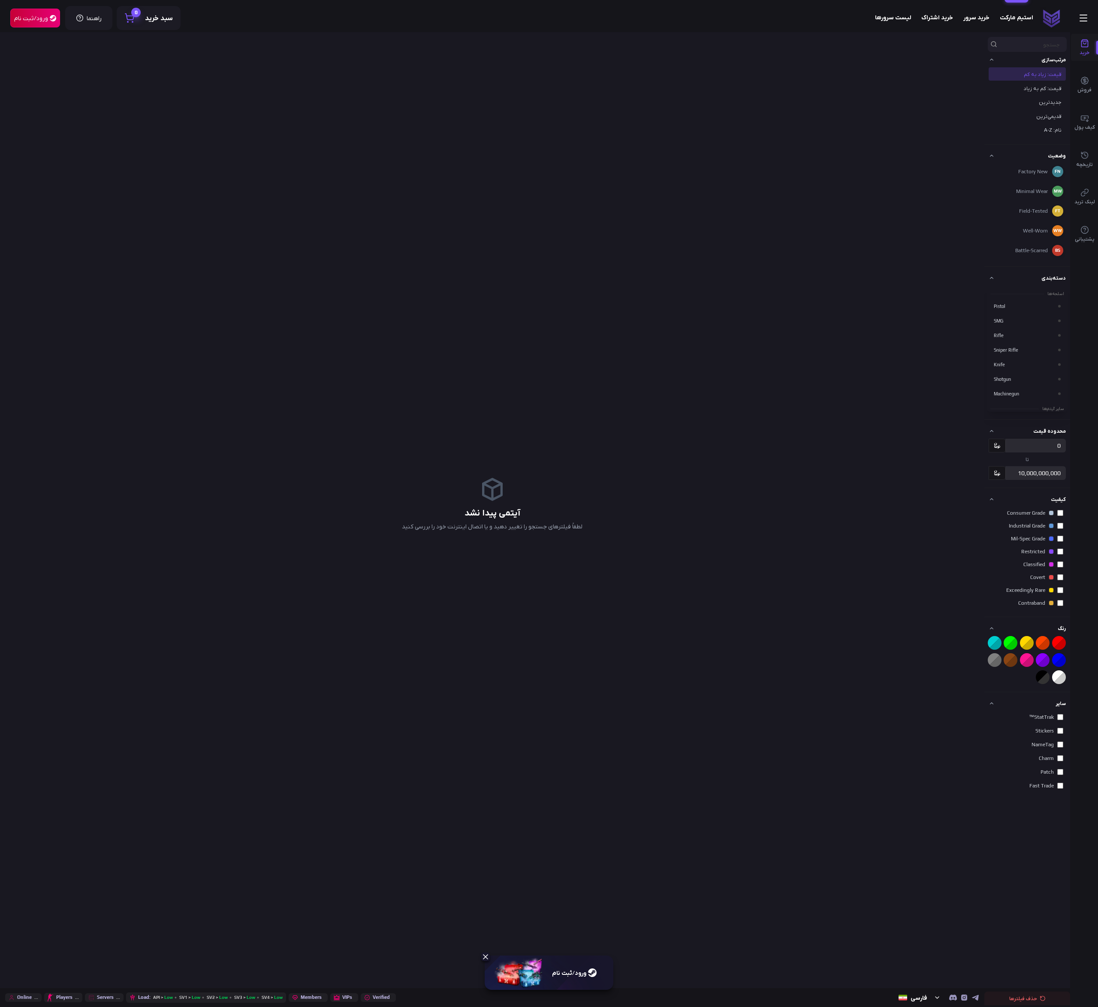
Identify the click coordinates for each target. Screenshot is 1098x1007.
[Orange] (1043, 643)
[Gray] (994, 660)
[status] (1051, 18)
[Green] (1010, 643)
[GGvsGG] (953, 997)
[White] (1059, 677)
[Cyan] (994, 643)
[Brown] (1010, 660)
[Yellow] (1027, 643)
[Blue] (1059, 660)
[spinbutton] (1036, 445)
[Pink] (1027, 660)
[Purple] (1043, 660)
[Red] (1059, 643)
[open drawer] (1083, 18)
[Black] (1043, 677)
